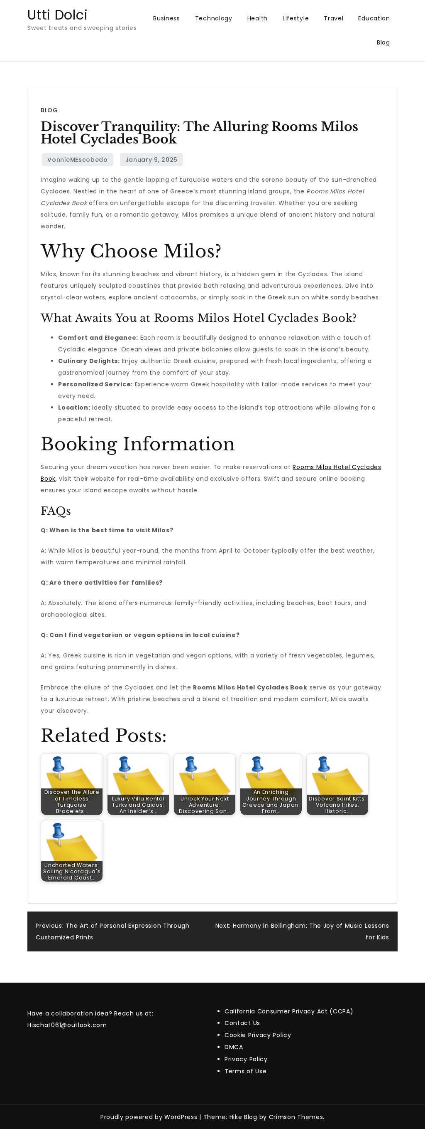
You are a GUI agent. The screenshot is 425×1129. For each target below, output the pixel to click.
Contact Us (242, 1023)
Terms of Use (245, 1071)
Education (374, 18)
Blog (383, 42)
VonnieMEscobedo (77, 160)
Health (257, 18)
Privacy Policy (246, 1059)
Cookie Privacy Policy (258, 1035)
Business (166, 18)
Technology (213, 18)
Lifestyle (296, 18)
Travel (333, 18)
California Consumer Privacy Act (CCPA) (289, 1011)
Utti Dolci (57, 14)
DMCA (234, 1047)
